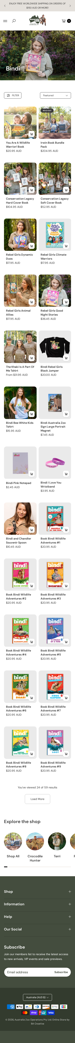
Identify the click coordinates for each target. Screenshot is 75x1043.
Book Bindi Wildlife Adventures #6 (18, 708)
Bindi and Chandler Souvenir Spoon (18, 540)
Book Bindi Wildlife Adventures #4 (18, 652)
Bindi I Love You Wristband (51, 484)
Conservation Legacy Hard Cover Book (20, 200)
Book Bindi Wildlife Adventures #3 (53, 596)
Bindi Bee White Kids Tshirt (19, 425)
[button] (13, 21)
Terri (57, 856)
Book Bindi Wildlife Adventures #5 (53, 652)
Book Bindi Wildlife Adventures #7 (53, 708)
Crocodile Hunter (35, 858)
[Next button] (70, 6)
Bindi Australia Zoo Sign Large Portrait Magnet (53, 426)
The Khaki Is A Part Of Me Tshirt (20, 369)
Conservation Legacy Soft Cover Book (55, 200)
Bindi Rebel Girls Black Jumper (52, 369)
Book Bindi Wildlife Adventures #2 (18, 596)
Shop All (13, 856)
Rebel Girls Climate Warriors (53, 256)
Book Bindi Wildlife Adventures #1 (53, 540)
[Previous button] (5, 6)
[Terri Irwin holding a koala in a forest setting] (57, 841)
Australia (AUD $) (35, 997)
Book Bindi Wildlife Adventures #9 (53, 764)
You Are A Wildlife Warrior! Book (18, 144)
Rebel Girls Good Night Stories (52, 312)
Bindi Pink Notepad (18, 483)
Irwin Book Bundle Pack (52, 144)
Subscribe (61, 972)
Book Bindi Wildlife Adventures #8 (18, 764)
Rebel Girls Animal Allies (18, 312)
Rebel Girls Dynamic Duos (19, 256)
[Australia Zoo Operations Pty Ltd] (38, 20)
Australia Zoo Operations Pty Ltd (33, 1019)
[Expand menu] (5, 21)
